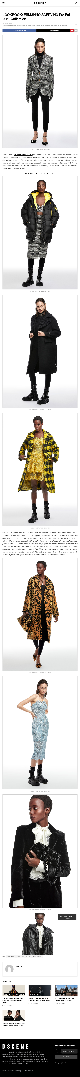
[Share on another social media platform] (76, 30)
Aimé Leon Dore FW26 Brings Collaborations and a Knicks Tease (12, 1000)
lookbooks (20, 957)
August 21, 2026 (8, 1005)
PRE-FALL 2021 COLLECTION (40, 173)
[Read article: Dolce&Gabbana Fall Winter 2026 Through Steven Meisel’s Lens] (13, 1015)
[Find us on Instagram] (62, 1063)
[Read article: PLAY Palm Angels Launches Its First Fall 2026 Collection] (66, 990)
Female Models (22, 26)
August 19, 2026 (8, 1028)
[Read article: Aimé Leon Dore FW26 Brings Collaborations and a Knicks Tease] (13, 990)
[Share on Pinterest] (72, 30)
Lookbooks (31, 26)
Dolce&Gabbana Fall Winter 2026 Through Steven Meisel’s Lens (13, 1024)
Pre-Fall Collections (51, 26)
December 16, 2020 (8, 23)
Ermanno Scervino (10, 26)
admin (19, 966)
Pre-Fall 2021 (40, 26)
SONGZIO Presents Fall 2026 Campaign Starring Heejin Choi (39, 999)
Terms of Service (22, 1064)
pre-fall (28, 957)
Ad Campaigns (34, 994)
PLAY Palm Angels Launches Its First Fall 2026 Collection (65, 999)
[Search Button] (76, 3)
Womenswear (62, 26)
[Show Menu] (3, 3)
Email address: (58, 1051)
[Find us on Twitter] (58, 1063)
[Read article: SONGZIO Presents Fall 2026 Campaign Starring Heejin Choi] (40, 990)
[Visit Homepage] (40, 3)
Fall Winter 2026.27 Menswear (14, 994)
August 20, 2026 (34, 1003)
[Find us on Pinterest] (65, 1063)
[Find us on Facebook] (55, 1063)
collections (11, 957)
